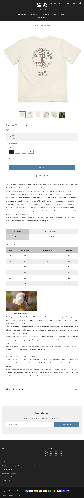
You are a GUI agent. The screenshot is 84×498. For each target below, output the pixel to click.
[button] (13, 143)
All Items (55, 14)
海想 (7, 130)
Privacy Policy (7, 469)
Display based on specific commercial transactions (20, 466)
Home (36, 25)
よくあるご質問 (7, 477)
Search (4, 448)
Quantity (12, 159)
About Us (63, 14)
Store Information (42, 17)
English (53, 3)
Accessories (33, 14)
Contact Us (6, 480)
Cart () (74, 3)
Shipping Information (10, 473)
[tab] (22, 114)
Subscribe (66, 424)
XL (31, 152)
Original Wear (22, 14)
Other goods (45, 14)
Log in (68, 3)
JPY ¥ (61, 3)
